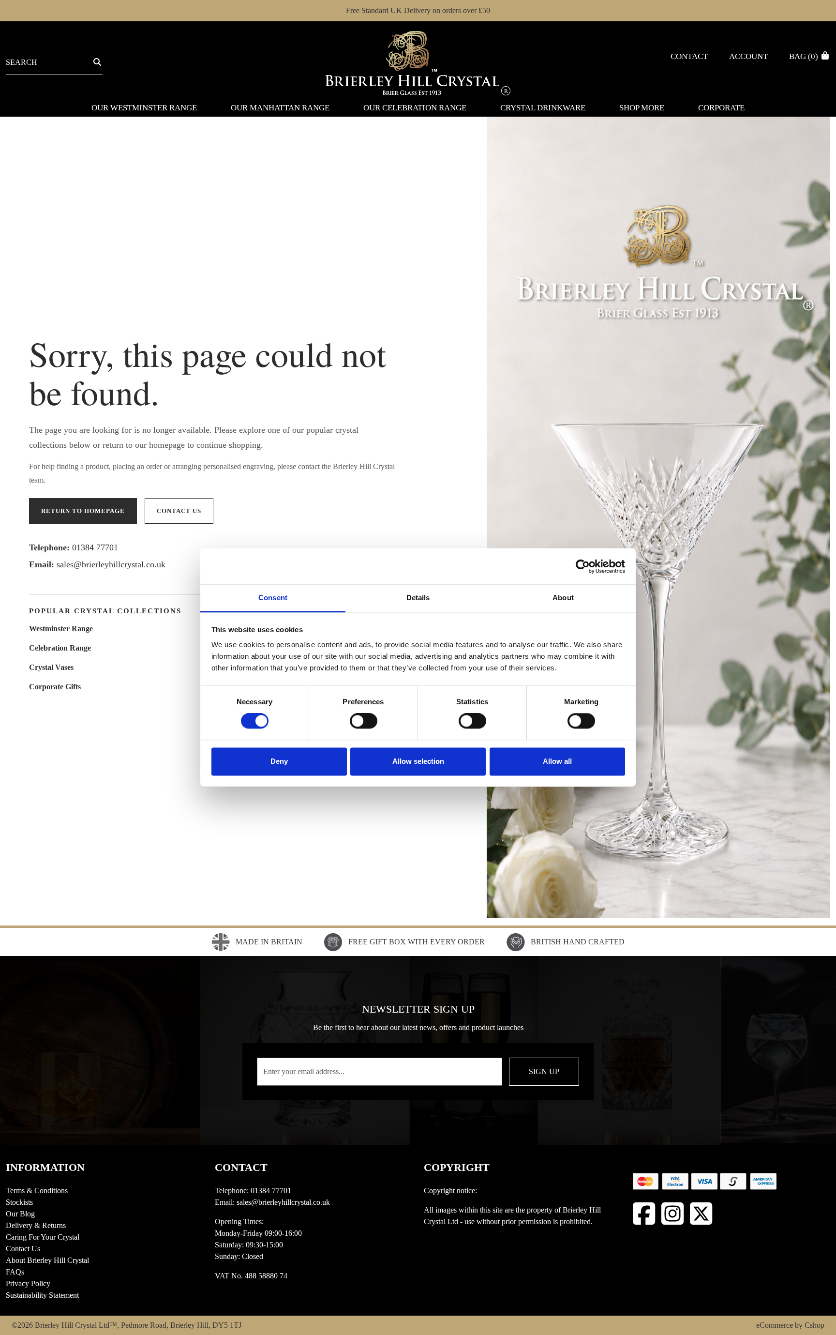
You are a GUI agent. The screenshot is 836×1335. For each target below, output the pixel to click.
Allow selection (418, 761)
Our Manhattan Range (280, 107)
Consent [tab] (272, 597)
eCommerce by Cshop (790, 1325)
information (45, 1167)
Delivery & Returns (36, 1225)
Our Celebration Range (414, 107)
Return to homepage (83, 511)
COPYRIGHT (457, 1167)
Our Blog (20, 1214)
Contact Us (23, 1248)
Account (748, 56)
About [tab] (563, 597)
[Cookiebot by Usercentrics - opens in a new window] (582, 566)
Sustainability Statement (42, 1295)
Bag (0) (804, 56)
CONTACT (241, 1167)
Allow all (557, 761)
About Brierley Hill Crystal (47, 1260)
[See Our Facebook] (644, 1213)
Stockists (19, 1202)
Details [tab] (418, 597)
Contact (689, 56)
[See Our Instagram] (672, 1213)
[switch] (363, 721)
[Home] (417, 62)
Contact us (179, 511)
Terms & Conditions (37, 1190)
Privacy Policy (28, 1283)
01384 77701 (95, 547)
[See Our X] (701, 1213)
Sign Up (544, 1071)
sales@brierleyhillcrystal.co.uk (111, 564)
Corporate (721, 107)
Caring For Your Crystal (42, 1237)
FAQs (15, 1272)
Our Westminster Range (144, 107)
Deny (279, 761)
